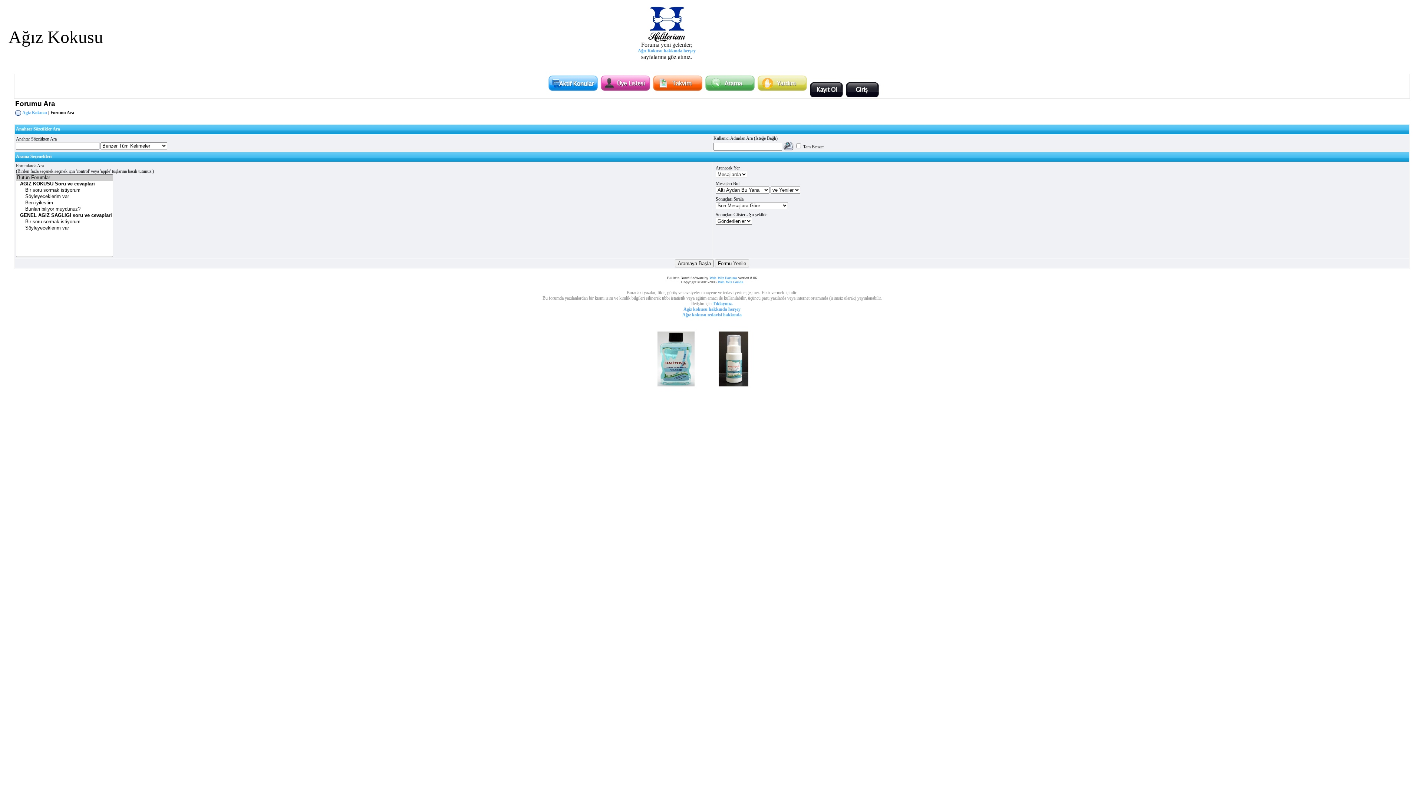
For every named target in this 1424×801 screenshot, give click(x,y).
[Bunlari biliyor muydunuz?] (64, 209)
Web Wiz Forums (723, 278)
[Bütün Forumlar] (64, 178)
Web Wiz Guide (730, 282)
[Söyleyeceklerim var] (64, 197)
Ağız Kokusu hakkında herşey (667, 50)
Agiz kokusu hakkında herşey (712, 309)
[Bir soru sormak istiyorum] (64, 190)
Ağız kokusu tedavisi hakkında (712, 314)
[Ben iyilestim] (64, 203)
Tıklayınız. (723, 303)
